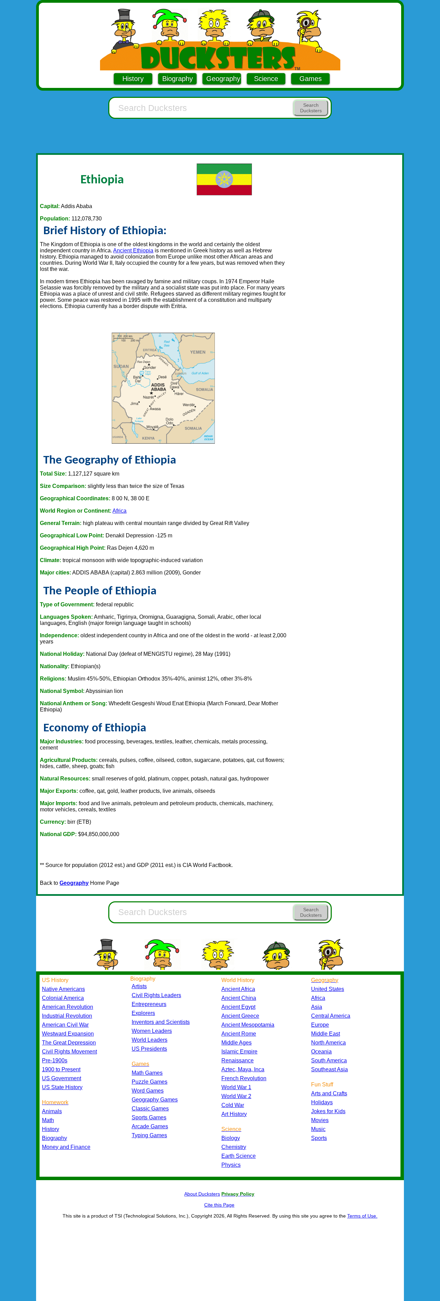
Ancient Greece (240, 1016)
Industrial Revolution (67, 1016)
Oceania (321, 1051)
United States (327, 989)
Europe (320, 1025)
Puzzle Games (149, 1082)
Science (266, 78)
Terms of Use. (362, 1216)
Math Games (147, 1073)
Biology (230, 1138)
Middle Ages (236, 1043)
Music (318, 1129)
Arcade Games (150, 1126)
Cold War (232, 1105)
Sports (319, 1138)
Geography (223, 78)
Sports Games (149, 1117)
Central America (330, 1016)
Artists (139, 986)
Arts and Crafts (329, 1093)
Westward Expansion (68, 1034)
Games (310, 78)
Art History (234, 1114)
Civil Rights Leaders (156, 995)
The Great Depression (69, 1043)
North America (328, 1043)
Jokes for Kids (328, 1111)
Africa (119, 511)
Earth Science (238, 1156)
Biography (177, 78)
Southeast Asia (329, 1069)
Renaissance (237, 1060)
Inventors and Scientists (161, 1022)
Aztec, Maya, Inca (242, 1069)
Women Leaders (152, 1031)
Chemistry (233, 1147)
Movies (320, 1120)
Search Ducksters (311, 107)
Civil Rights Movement (69, 1051)
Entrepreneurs (149, 1004)
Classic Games (150, 1108)
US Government (61, 1078)
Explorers (143, 1013)
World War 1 (236, 1087)
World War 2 (236, 1096)
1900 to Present (61, 1069)
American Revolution (67, 1007)
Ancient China (238, 998)
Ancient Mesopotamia (247, 1025)
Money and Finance (66, 1147)
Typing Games (149, 1135)
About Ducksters (202, 1194)
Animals (52, 1111)
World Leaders (149, 1040)
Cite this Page (219, 1205)
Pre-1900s (54, 1060)
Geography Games (155, 1100)
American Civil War (65, 1025)
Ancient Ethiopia (133, 250)
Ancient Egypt (238, 1007)
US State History (62, 1087)
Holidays (322, 1102)
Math (48, 1120)
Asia (316, 1007)
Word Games (148, 1091)
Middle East (325, 1034)
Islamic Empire (239, 1051)
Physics (231, 1165)
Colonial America (63, 998)
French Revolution (243, 1078)
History (133, 78)
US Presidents (149, 1049)
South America (329, 1060)
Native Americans (63, 989)
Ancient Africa (238, 989)
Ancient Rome (238, 1034)
